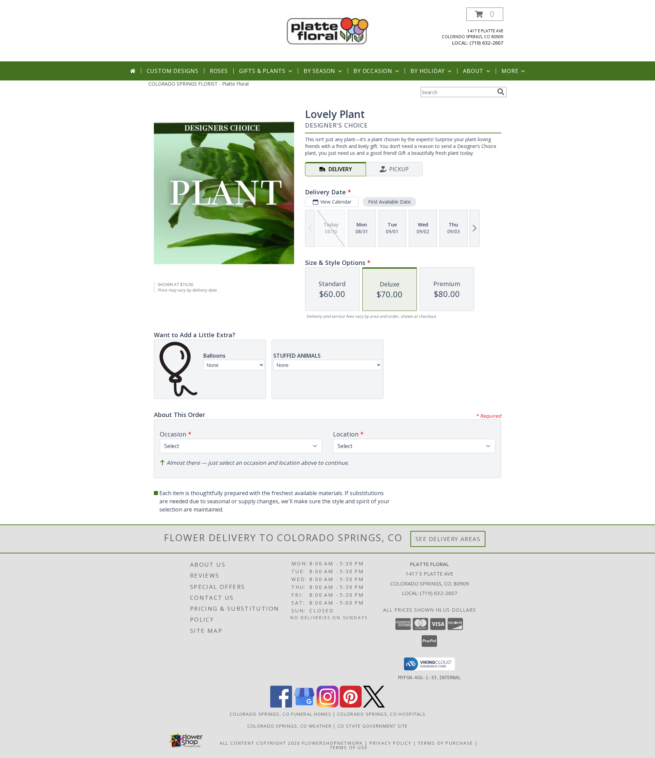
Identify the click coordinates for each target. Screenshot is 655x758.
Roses (219, 71)
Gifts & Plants (262, 71)
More (509, 71)
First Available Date (389, 201)
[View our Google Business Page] (304, 705)
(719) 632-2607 (486, 43)
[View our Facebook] (281, 705)
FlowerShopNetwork (332, 743)
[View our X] (374, 705)
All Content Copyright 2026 (260, 743)
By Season (319, 71)
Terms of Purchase (445, 743)
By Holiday (427, 71)
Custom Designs (173, 71)
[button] (484, 14)
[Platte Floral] (327, 31)
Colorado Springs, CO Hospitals (381, 714)
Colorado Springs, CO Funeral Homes (280, 714)
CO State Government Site (372, 726)
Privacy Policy (390, 743)
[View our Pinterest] (351, 705)
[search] (500, 91)
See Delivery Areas (448, 539)
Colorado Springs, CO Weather (289, 726)
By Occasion (372, 71)
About (473, 71)
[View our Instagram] (327, 705)
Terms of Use (349, 747)
